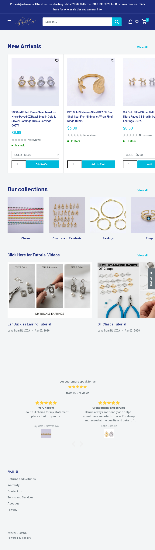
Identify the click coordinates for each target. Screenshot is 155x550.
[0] (144, 21)
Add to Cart (43, 164)
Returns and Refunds (22, 479)
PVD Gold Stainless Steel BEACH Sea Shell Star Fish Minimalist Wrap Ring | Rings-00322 (90, 116)
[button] (74, 444)
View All (142, 47)
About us (13, 503)
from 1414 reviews (77, 392)
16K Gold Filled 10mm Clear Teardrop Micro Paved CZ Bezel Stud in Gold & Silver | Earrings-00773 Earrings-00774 (34, 118)
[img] (77, 387)
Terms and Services (20, 497)
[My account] (130, 22)
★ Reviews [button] (151, 278)
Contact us (15, 491)
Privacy (12, 509)
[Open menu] (9, 21)
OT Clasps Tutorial (112, 324)
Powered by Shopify (19, 537)
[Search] (117, 21)
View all (142, 190)
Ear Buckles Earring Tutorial (29, 324)
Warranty (14, 485)
